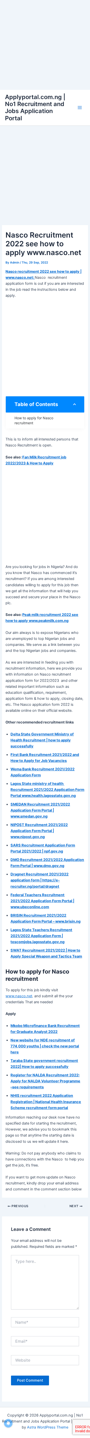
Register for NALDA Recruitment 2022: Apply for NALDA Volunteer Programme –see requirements (45, 1081)
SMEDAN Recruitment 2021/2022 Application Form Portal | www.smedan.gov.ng (40, 810)
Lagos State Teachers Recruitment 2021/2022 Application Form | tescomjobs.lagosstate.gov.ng (41, 936)
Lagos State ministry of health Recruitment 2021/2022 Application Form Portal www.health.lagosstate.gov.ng (47, 789)
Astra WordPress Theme (47, 1427)
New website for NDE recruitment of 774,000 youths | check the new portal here (44, 1046)
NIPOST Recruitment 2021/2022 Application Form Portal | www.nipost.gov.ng (39, 831)
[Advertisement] (45, 45)
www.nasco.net (19, 996)
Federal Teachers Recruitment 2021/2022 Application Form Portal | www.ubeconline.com (42, 901)
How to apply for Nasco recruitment (34, 420)
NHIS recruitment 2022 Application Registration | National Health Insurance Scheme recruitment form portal (45, 1101)
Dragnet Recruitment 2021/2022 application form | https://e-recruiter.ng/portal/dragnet (39, 880)
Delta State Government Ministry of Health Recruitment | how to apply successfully (42, 740)
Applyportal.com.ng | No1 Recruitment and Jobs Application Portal (35, 107)
